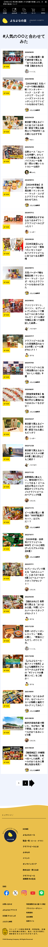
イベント (26, 858)
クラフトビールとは (30, 846)
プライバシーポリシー (34, 908)
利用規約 (29, 912)
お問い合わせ (7, 904)
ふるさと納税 (7, 921)
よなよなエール (29, 834)
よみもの (26, 852)
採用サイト (30, 921)
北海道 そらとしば (9, 916)
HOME (25, 829)
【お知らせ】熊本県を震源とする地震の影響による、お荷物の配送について (23, 3)
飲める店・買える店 (30, 869)
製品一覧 (33, 840)
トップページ (7, 815)
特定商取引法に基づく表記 (35, 904)
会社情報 (29, 917)
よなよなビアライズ (10, 910)
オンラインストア (30, 864)
